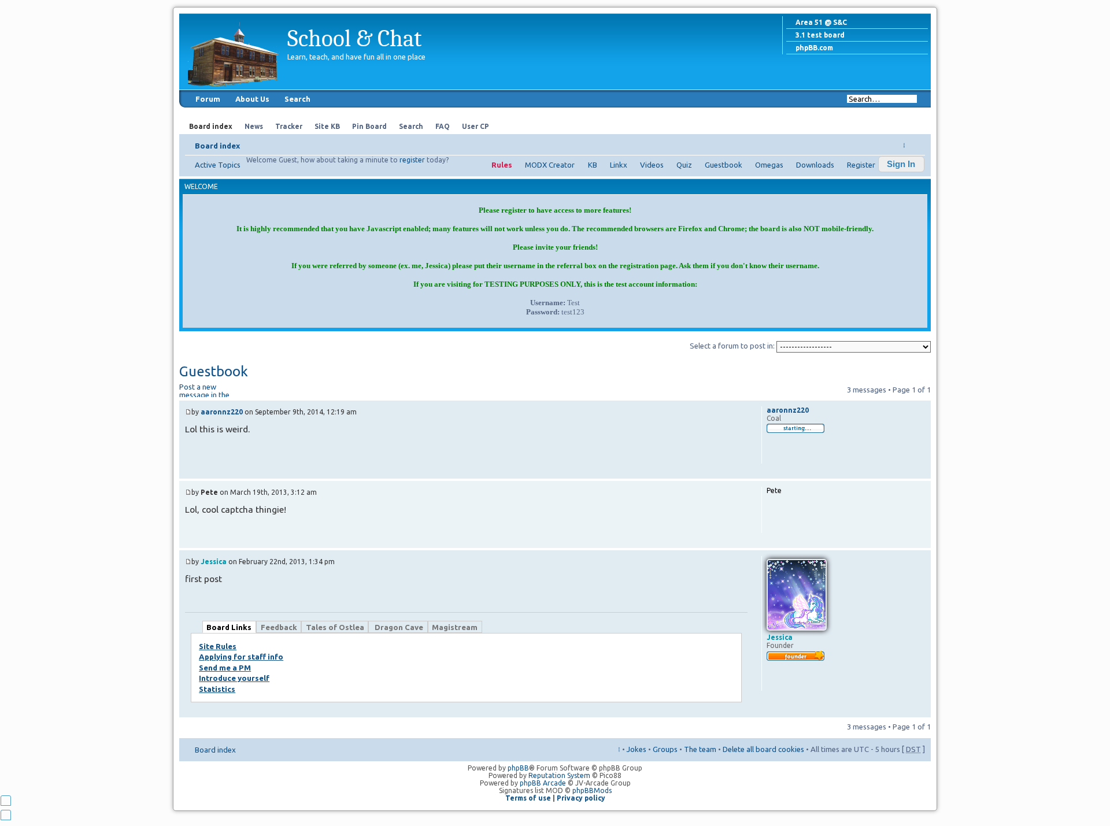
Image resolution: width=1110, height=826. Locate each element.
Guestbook (723, 165)
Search (297, 99)
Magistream (455, 627)
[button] (901, 164)
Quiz (684, 165)
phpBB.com (814, 47)
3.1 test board (820, 35)
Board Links (228, 627)
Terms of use (528, 798)
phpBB (518, 768)
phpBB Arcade (543, 783)
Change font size (916, 142)
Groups (665, 749)
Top (922, 472)
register (412, 160)
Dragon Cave (398, 627)
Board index (217, 146)
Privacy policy (581, 798)
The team (700, 749)
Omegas (769, 165)
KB (592, 165)
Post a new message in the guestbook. (204, 390)
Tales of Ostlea (335, 627)
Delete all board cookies (763, 749)
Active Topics (217, 165)
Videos (652, 165)
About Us (252, 99)
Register (861, 165)
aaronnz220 (222, 412)
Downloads (815, 165)
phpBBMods (592, 790)
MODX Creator (550, 165)
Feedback (279, 627)
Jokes (636, 749)
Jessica (214, 561)
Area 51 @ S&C (821, 22)
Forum (207, 99)
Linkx (618, 165)
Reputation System (559, 775)
